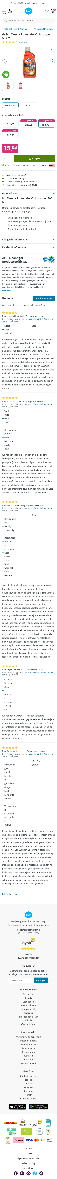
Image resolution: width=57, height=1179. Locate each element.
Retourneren (28, 1051)
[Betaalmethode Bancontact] (49, 1140)
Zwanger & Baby (28, 1009)
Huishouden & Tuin (28, 1016)
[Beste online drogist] (48, 1131)
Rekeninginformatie (28, 1044)
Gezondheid (28, 1001)
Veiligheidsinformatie (14, 239)
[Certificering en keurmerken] (26, 1131)
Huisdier (28, 1020)
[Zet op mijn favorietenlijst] (52, 49)
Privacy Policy (28, 1163)
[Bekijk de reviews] (10, 42)
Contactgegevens (28, 1075)
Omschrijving (9, 193)
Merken (28, 1094)
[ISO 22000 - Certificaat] (39, 1131)
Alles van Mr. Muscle (44, 29)
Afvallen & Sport (28, 1024)
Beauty (28, 997)
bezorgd (15, 178)
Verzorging (28, 994)
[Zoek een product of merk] (5, 21)
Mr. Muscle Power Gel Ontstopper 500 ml (27, 320)
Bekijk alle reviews (10, 894)
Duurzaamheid (28, 1063)
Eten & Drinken (28, 1005)
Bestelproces (28, 1048)
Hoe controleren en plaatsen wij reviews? (22, 305)
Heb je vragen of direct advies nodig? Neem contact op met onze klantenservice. (28, 923)
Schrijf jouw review (44, 298)
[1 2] (7, 158)
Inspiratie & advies (29, 1098)
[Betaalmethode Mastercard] (36, 1140)
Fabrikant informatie (14, 247)
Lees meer (7, 290)
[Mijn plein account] (10, 11)
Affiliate (28, 1083)
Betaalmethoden (28, 1040)
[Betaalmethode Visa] (29, 1140)
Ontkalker (22, 28)
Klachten (28, 1055)
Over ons (28, 1090)
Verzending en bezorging (28, 1036)
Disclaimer (28, 1168)
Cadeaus (28, 1012)
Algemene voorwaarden (28, 1158)
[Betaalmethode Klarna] (18, 1140)
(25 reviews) (23, 42)
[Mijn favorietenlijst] (47, 11)
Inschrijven (41, 980)
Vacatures (28, 1087)
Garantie (28, 1059)
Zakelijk (28, 1079)
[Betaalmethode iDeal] (43, 1140)
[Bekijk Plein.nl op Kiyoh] (36, 1123)
